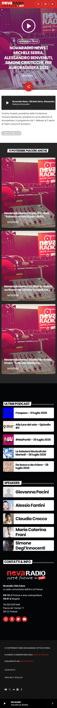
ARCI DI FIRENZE (41, 654)
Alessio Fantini (30, 505)
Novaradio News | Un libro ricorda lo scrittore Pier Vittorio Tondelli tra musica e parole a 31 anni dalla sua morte (28, 291)
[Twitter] (18, 619)
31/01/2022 (26, 75)
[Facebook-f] (12, 619)
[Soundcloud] (13, 690)
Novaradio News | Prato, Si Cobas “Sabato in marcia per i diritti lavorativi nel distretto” (26, 216)
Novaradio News (28, 41)
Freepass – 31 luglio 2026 (31, 413)
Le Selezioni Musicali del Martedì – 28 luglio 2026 (31, 453)
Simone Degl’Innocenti (30, 545)
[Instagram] (6, 619)
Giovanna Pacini (32, 492)
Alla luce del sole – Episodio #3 (33, 426)
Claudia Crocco (31, 519)
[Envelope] (24, 619)
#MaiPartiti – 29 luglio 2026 (33, 440)
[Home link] (12, 4)
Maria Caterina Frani (31, 532)
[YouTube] (6, 690)
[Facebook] (21, 690)
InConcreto (26, 661)
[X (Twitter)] (10, 690)
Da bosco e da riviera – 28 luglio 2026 (32, 466)
